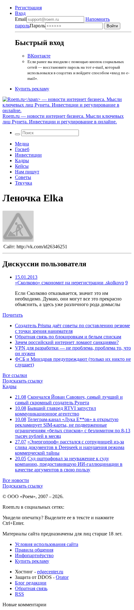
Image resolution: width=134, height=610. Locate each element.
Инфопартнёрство (34, 555)
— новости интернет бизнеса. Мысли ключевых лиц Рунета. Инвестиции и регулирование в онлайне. (63, 118)
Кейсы (22, 166)
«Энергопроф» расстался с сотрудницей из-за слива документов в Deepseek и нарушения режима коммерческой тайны (69, 447)
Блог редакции (30, 582)
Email (20, 19)
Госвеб (22, 149)
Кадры (22, 160)
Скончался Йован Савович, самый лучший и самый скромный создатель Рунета (69, 399)
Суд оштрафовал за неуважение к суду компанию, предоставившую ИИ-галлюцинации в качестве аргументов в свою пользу (68, 464)
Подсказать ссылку (22, 380)
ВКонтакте (38, 55)
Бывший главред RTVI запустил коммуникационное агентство (55, 411)
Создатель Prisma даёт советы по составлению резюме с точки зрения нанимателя (72, 328)
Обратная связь (31, 588)
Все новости (15, 480)
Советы (23, 177)
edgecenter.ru (50, 571)
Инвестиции (28, 155)
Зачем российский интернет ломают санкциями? (67, 342)
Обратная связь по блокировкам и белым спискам (68, 336)
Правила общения (34, 550)
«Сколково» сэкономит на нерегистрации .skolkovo (69, 282)
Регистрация (28, 7)
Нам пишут (27, 171)
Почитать (12, 315)
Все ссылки (14, 375)
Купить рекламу (32, 88)
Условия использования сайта (46, 544)
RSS (19, 594)
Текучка (23, 183)
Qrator (62, 577)
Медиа (22, 143)
